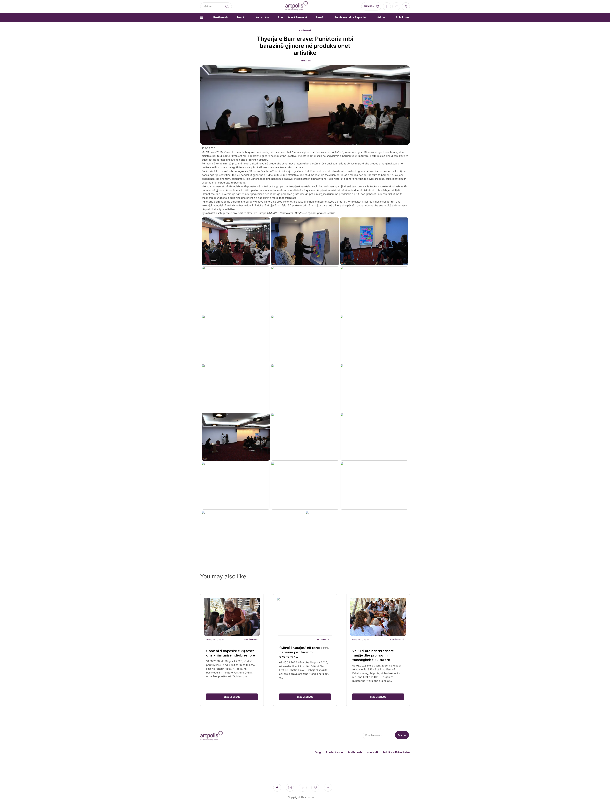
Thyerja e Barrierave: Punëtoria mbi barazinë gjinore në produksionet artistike (305, 45)
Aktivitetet (324, 639)
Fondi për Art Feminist (292, 17)
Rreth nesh (220, 17)
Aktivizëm (262, 17)
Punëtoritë (305, 31)
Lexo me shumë (232, 697)
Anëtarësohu (334, 752)
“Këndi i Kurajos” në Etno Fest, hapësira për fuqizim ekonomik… (304, 652)
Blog (318, 752)
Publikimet (403, 17)
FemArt (321, 17)
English (368, 6)
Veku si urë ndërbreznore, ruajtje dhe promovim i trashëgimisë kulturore (373, 655)
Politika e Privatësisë (396, 752)
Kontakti (372, 752)
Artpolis (308, 797)
